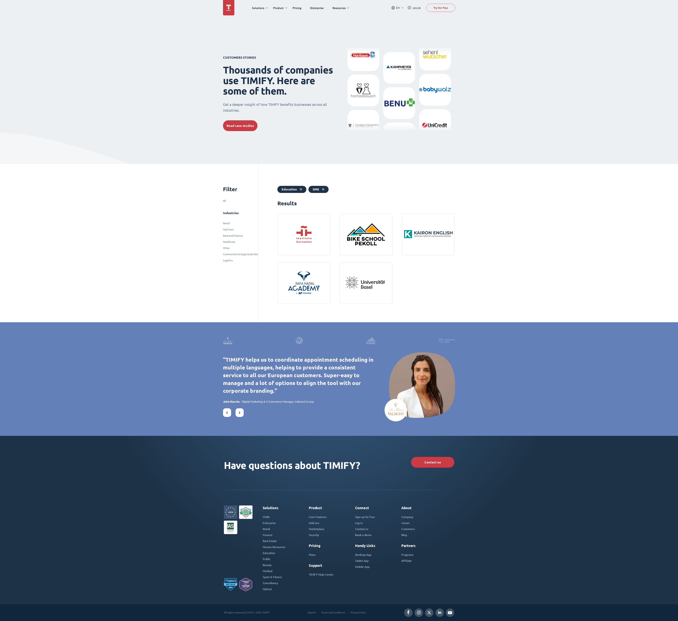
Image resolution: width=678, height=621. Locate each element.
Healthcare (229, 241)
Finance (267, 535)
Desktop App (363, 554)
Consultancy (270, 583)
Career (405, 523)
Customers (408, 529)
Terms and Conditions (333, 612)
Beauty (267, 565)
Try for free (440, 7)
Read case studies (240, 126)
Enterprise (317, 8)
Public (266, 559)
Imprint (312, 612)
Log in (359, 523)
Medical (267, 571)
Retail (226, 223)
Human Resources (274, 547)
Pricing (297, 8)
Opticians (228, 229)
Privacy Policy (358, 612)
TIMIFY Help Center (321, 574)
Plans (312, 554)
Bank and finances (233, 235)
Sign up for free (365, 517)
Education (269, 553)
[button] (227, 412)
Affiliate (406, 560)
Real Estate (270, 541)
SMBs (266, 517)
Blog (404, 535)
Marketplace (316, 529)
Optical (267, 589)
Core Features (318, 517)
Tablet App (362, 560)
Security (314, 535)
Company (407, 517)
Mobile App (362, 566)
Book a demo (363, 535)
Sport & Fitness (272, 577)
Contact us (432, 462)
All (224, 200)
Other (226, 248)
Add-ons (314, 523)
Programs (407, 554)
